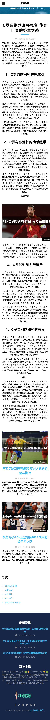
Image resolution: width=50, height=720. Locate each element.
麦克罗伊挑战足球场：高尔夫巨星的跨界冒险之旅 (25, 653)
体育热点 (9, 590)
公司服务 (9, 598)
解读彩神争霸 (11, 586)
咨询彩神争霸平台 (13, 602)
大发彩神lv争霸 (37, 710)
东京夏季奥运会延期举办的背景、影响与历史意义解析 (25, 630)
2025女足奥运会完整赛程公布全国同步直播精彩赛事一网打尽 (25, 642)
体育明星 (9, 594)
